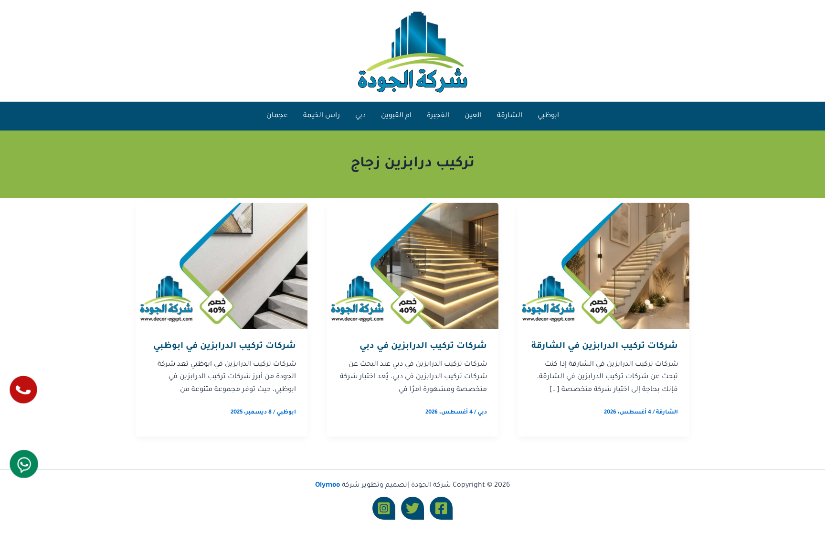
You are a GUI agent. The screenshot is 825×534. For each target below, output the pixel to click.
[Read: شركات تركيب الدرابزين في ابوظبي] (221, 266)
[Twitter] (412, 508)
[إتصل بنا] (23, 389)
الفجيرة (438, 116)
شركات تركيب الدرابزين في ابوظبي (224, 346)
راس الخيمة (321, 116)
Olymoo (327, 486)
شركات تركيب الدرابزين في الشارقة (604, 346)
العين (473, 116)
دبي (360, 116)
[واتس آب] (24, 464)
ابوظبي (548, 116)
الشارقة (509, 116)
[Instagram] (383, 508)
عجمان (277, 116)
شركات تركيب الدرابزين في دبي (423, 346)
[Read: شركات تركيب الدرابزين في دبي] (412, 266)
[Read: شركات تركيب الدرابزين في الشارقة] (603, 266)
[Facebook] (441, 508)
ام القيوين (396, 116)
